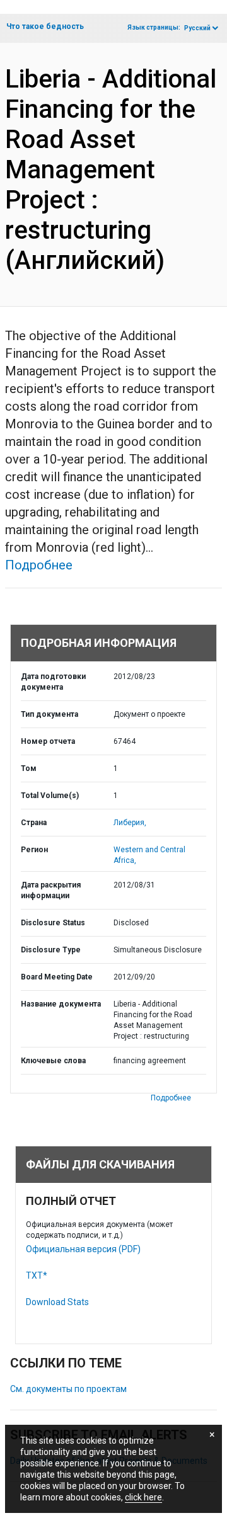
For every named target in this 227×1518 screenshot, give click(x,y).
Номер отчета (48, 741)
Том (29, 768)
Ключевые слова (53, 1060)
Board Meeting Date (57, 977)
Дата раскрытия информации (51, 890)
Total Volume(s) (50, 795)
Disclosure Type (51, 949)
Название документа (61, 1004)
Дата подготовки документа (53, 682)
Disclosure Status (53, 922)
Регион (34, 849)
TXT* (36, 1275)
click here (143, 1497)
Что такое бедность (45, 26)
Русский (197, 28)
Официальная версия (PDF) (83, 1249)
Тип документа (49, 714)
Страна (34, 822)
